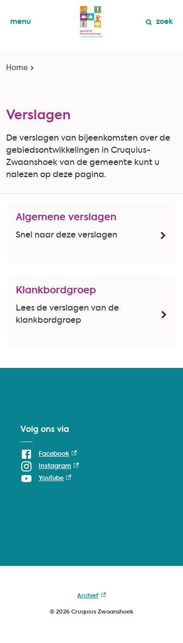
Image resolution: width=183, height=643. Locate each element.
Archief (91, 597)
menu (20, 21)
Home (17, 68)
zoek (164, 21)
